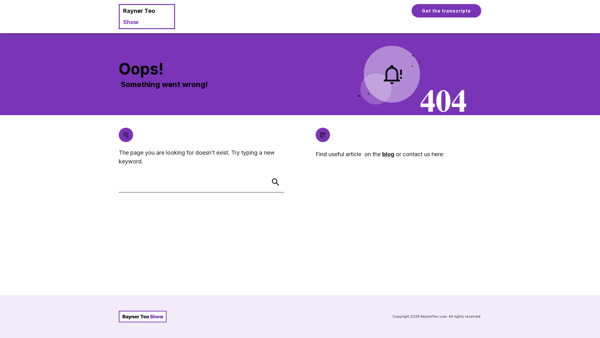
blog (388, 154)
